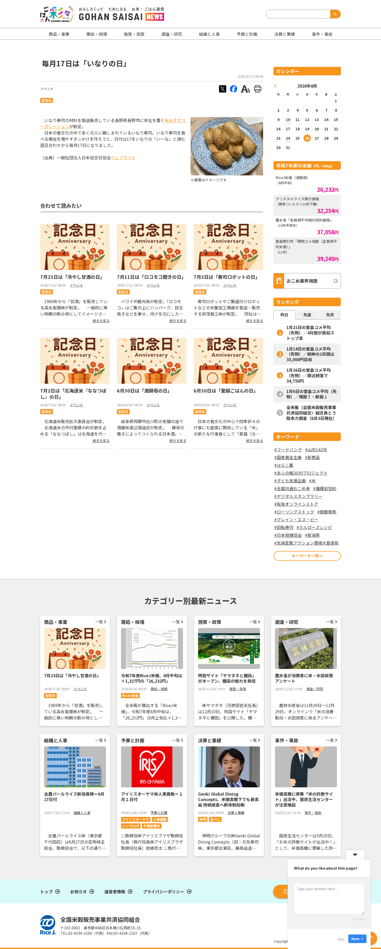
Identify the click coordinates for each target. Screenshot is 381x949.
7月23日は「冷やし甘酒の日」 (72, 276)
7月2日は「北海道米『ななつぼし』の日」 (73, 393)
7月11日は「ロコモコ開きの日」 (151, 276)
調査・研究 (171, 34)
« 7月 (275, 85)
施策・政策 (134, 34)
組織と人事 (209, 34)
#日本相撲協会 (288, 535)
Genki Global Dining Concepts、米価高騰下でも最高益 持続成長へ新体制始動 (228, 799)
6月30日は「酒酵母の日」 (144, 390)
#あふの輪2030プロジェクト (301, 473)
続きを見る (101, 320)
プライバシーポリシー (163, 891)
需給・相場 (96, 34)
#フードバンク (288, 449)
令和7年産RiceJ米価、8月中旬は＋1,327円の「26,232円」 (151, 678)
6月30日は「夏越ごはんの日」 (226, 390)
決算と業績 (284, 34)
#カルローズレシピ (314, 527)
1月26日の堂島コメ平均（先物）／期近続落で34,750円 (308, 375)
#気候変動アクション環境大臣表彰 (306, 543)
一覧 (99, 621)
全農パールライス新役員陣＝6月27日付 (74, 796)
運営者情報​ (114, 891)
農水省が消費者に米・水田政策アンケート (304, 678)
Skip (340, 938)
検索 (334, 14)
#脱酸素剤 (326, 512)
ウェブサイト (123, 157)
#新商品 (312, 457)
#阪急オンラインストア (296, 504)
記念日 (46, 100)
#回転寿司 (283, 527)
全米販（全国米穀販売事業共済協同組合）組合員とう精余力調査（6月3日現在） (311, 412)
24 (288, 138)
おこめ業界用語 (302, 280)
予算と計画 (247, 34)
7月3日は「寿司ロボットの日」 (227, 276)
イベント (47, 88)
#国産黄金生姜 (288, 457)
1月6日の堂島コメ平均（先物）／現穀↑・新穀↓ (311, 394)
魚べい (215, 819)
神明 (202, 819)
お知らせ (78, 891)
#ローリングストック (294, 512)
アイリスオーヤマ (135, 819)
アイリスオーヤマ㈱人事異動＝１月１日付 (152, 796)
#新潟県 (312, 535)
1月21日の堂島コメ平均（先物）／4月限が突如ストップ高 (310, 332)
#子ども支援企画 (290, 480)
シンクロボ (130, 825)
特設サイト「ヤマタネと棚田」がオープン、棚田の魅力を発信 (227, 678)
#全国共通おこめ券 (292, 488)
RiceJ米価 (130, 695)
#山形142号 (316, 449)
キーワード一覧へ (307, 555)
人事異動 (160, 819)
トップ (46, 891)
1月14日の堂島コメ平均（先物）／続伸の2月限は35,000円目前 (310, 354)
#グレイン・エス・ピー (296, 519)
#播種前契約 (324, 488)
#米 (312, 480)
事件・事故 (313, 812)
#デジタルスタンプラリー (298, 496)
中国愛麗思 (151, 825)
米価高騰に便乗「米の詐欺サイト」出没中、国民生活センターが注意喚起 (304, 799)
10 (288, 119)
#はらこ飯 (283, 465)
